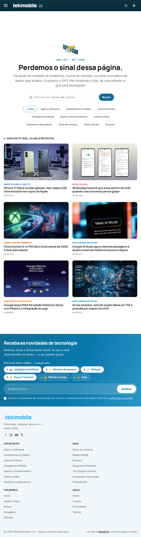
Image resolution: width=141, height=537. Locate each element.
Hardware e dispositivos (39, 124)
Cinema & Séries (106, 109)
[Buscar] (126, 5)
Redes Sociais (91, 124)
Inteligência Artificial (43, 116)
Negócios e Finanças (84, 465)
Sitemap (8, 517)
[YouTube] (16, 435)
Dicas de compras (68, 124)
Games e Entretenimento (73, 116)
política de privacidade (121, 398)
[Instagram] (11, 435)
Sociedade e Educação (86, 476)
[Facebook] (5, 435)
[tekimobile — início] (28, 5)
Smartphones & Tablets (78, 109)
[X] (21, 435)
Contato (77, 501)
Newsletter (10, 512)
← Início (30, 109)
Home (7, 495)
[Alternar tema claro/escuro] (134, 5)
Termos (77, 512)
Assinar (126, 388)
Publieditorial (80, 481)
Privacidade (79, 506)
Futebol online (101, 116)
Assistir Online (12, 501)
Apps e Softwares (50, 109)
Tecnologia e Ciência (84, 471)
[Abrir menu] (5, 5)
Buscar (106, 97)
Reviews (110, 124)
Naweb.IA (104, 531)
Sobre (76, 495)
